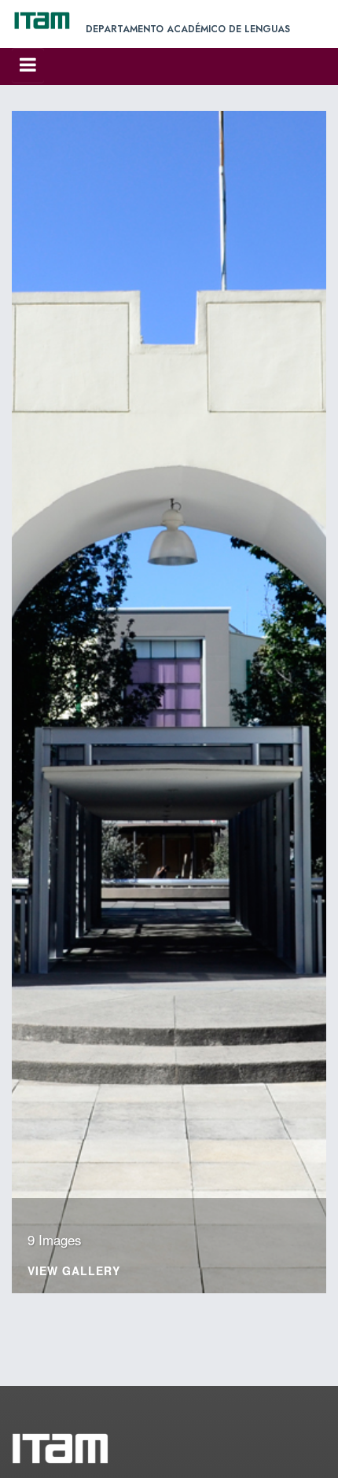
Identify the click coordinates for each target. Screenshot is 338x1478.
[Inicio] (49, 20)
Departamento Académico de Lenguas (188, 29)
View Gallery (74, 1271)
